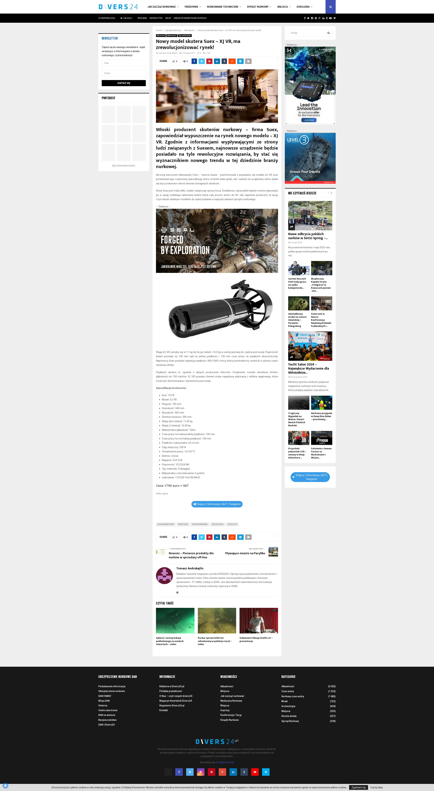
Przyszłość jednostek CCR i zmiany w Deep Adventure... (296, 453)
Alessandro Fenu (166, 524)
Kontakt (163, 710)
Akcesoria (161, 35)
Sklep (168, 18)
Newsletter (156, 18)
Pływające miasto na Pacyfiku (245, 553)
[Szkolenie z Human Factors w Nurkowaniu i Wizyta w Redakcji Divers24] (321, 438)
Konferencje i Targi (231, 715)
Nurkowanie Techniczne (222, 6)
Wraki (284, 701)
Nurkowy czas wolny (292, 696)
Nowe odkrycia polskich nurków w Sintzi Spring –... (308, 236)
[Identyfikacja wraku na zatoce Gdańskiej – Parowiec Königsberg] (298, 303)
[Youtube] (255, 772)
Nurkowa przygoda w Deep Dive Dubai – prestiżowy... (321, 416)
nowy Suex (183, 524)
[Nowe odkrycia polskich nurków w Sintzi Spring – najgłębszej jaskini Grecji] (310, 215)
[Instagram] (200, 772)
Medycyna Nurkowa (231, 700)
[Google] (222, 772)
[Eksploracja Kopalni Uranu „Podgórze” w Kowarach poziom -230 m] (321, 268)
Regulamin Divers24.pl (171, 705)
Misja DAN (104, 700)
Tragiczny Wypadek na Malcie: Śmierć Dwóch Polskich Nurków (296, 419)
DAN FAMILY (104, 696)
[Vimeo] (266, 772)
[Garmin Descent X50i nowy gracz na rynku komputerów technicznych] (298, 268)
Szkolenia (303, 6)
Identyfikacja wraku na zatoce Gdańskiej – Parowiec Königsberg (297, 320)
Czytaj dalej (376, 787)
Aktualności (171, 35)
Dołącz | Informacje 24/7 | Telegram (219, 504)
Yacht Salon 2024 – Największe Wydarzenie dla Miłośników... (308, 368)
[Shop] (301, 18)
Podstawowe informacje (111, 686)
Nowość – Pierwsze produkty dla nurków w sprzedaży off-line (191, 555)
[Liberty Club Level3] (310, 182)
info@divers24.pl (225, 762)
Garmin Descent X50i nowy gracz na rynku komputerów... (297, 283)
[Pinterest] (211, 772)
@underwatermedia (123, 165)
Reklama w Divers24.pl (171, 686)
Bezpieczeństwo (107, 720)
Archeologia (288, 706)
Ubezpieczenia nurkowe (111, 691)
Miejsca (282, 6)
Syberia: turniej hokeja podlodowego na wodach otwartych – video (170, 641)
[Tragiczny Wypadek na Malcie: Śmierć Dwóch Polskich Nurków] (298, 403)
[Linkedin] (233, 772)
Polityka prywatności (170, 691)
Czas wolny (287, 691)
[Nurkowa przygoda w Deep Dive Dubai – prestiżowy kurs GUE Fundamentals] (321, 403)
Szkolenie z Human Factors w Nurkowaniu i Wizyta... (321, 453)
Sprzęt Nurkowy (258, 6)
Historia (102, 705)
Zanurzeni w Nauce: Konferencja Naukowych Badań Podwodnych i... (321, 320)
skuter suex (217, 524)
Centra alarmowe (107, 710)
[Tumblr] (244, 772)
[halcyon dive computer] (310, 124)
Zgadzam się (359, 787)
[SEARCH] (328, 33)
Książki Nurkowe (229, 720)
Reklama (142, 18)
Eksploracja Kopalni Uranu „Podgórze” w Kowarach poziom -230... (321, 285)
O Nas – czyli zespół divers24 (175, 696)
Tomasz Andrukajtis (168, 53)
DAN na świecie (106, 715)
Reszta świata (289, 716)
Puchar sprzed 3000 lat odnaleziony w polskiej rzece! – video (215, 641)
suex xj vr (232, 524)
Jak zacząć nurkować (161, 6)
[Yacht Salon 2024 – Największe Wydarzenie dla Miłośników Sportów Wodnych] (310, 346)
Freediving (191, 6)
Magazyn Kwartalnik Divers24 (190, 18)
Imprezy (225, 710)
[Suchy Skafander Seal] (217, 272)
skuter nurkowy (200, 524)
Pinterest (108, 98)
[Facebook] (179, 772)
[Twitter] (190, 772)
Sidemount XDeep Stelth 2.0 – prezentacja (256, 639)
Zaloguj (127, 18)
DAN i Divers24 (106, 724)
